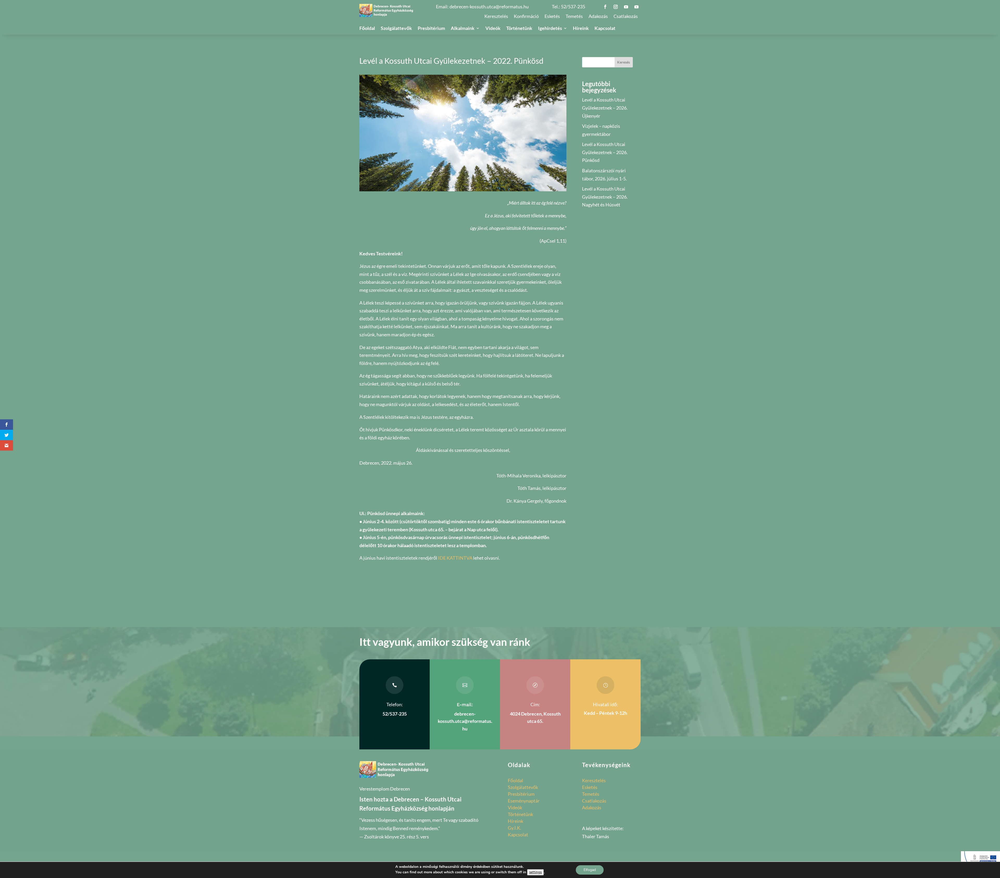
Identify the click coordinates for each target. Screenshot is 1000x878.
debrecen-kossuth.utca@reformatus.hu (489, 6)
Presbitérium (431, 28)
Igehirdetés (550, 28)
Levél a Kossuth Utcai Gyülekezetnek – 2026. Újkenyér (605, 107)
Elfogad (590, 869)
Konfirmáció (526, 16)
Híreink (581, 28)
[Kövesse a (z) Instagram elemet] (615, 7)
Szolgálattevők (396, 28)
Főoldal (367, 28)
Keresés (623, 62)
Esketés (552, 16)
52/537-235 (573, 6)
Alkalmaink (462, 28)
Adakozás (598, 16)
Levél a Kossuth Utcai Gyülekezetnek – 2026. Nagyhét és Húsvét (605, 196)
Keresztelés (496, 16)
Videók (493, 28)
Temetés (574, 16)
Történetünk (519, 28)
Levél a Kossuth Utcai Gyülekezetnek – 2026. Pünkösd (605, 152)
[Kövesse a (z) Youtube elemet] (626, 7)
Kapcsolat (605, 28)
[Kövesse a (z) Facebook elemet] (605, 7)
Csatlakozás (626, 16)
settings (535, 872)
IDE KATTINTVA (455, 558)
